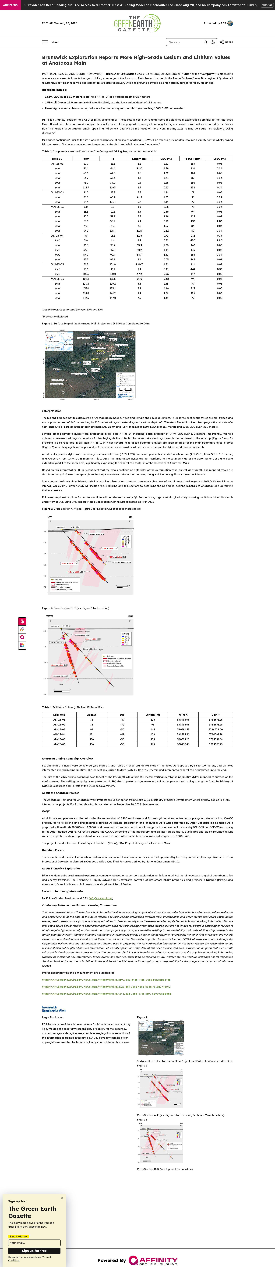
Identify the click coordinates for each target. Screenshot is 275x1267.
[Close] (62, 1197)
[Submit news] (22, 622)
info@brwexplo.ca (101, 898)
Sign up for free (34, 1251)
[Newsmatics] (22, 645)
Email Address (18, 1236)
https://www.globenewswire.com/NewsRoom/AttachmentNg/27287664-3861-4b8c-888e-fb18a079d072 (106, 986)
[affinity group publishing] (22, 637)
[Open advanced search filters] (213, 42)
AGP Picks (10, 5)
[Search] (205, 42)
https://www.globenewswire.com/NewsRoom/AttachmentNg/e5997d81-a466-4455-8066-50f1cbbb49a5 (106, 979)
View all (267, 5)
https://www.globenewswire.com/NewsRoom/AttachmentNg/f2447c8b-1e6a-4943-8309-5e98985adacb (106, 993)
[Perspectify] (22, 630)
